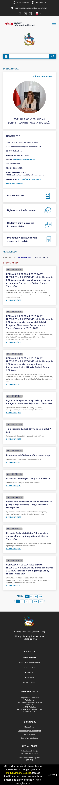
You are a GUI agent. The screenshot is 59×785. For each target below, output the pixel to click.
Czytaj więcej (13, 300)
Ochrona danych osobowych (29, 731)
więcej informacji (43, 76)
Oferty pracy (11, 263)
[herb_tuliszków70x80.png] (29, 39)
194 (35, 601)
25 (31, 596)
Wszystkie (9, 257)
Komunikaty (25, 257)
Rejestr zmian (29, 734)
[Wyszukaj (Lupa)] (52, 56)
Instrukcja (41, 3)
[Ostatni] (44, 601)
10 (27, 596)
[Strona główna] (6, 56)
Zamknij (52, 774)
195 (40, 601)
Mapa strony (23, 3)
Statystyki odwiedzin (29, 738)
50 (36, 596)
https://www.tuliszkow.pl (30, 179)
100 (40, 596)
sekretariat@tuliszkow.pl (24, 159)
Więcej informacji (15, 183)
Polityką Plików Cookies (18, 773)
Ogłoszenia (41, 257)
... (30, 601)
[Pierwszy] (14, 601)
